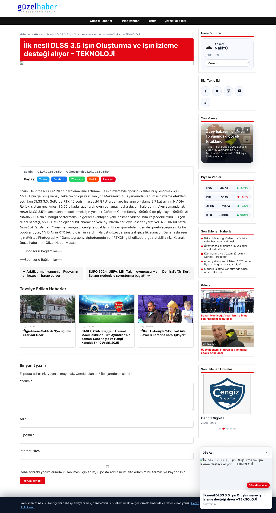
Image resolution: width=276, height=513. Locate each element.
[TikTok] (205, 102)
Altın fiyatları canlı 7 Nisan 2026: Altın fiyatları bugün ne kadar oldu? (227, 263)
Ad (23, 419)
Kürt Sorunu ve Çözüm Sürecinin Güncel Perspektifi (224, 255)
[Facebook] (205, 91)
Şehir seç (212, 55)
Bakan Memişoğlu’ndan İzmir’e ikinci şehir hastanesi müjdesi (226, 240)
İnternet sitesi (30, 451)
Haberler (25, 34)
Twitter (43, 179)
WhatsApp (77, 179)
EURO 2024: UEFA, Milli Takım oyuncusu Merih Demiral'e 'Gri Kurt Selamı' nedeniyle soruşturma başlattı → (139, 273)
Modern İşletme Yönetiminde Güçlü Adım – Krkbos (226, 270)
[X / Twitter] (217, 91)
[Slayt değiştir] (220, 429)
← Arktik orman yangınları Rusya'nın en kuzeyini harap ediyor (50, 273)
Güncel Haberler (101, 20)
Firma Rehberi (130, 20)
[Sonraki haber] (246, 130)
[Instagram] (228, 91)
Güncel (38, 34)
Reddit (93, 179)
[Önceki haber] (238, 130)
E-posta (27, 435)
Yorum (26, 381)
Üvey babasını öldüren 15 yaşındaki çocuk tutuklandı (226, 247)
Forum (152, 20)
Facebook (59, 179)
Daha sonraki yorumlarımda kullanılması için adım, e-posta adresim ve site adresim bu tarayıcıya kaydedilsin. (103, 472)
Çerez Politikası (175, 20)
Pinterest (108, 179)
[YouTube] (239, 91)
